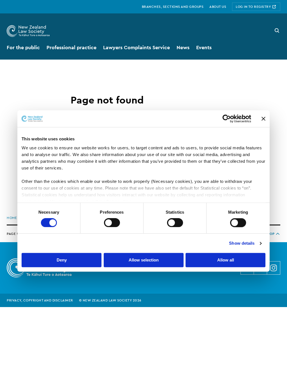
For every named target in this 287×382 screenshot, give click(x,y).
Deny (62, 260)
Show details (241, 243)
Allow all (225, 260)
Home (12, 218)
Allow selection (144, 260)
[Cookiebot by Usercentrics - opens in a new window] (226, 118)
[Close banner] (263, 119)
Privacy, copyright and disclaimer (40, 300)
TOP (271, 234)
